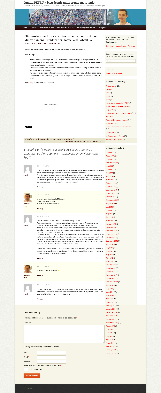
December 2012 (111, 231)
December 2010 (111, 312)
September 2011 (112, 282)
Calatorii (109, 89)
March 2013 (110, 220)
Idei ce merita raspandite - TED (49, 43)
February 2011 (111, 306)
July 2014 (109, 166)
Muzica (108, 117)
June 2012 (109, 251)
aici (30, 83)
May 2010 (109, 336)
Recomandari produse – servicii (117, 120)
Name (26, 353)
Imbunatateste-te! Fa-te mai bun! (117, 106)
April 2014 (109, 176)
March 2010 (110, 343)
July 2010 (109, 329)
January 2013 (111, 227)
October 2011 (111, 278)
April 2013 (109, 217)
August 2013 (110, 203)
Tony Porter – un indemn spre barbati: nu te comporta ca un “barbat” (49, 139)
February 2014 (111, 183)
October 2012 (111, 237)
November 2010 (111, 316)
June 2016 (109, 152)
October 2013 (111, 197)
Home (25, 28)
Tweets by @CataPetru (114, 73)
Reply (41, 187)
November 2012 (111, 234)
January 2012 (111, 268)
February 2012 (111, 265)
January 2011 (111, 309)
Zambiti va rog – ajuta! (114, 139)
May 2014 (109, 173)
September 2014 (112, 163)
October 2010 (111, 319)
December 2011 (111, 271)
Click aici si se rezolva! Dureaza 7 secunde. (120, 46)
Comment (27, 323)
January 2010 (111, 350)
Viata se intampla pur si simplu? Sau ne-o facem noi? (84, 141)
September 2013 (112, 200)
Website (27, 362)
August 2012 (110, 244)
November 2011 (111, 275)
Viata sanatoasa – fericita (115, 136)
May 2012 (109, 254)
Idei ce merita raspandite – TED (117, 103)
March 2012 (110, 261)
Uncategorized (111, 132)
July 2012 (109, 248)
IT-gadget (109, 110)
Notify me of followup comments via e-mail (42, 347)
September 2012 (112, 241)
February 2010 (111, 346)
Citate (108, 96)
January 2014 (111, 186)
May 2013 (109, 214)
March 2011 (110, 302)
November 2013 (111, 193)
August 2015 (110, 156)
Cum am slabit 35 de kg (65, 28)
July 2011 (109, 289)
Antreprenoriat (111, 86)
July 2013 (109, 207)
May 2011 (109, 295)
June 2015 (109, 159)
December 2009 (111, 353)
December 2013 (111, 190)
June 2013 (109, 210)
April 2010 (109, 340)
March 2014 (110, 180)
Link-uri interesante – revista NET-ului (119, 113)
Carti (107, 93)
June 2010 (109, 333)
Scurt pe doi (110, 123)
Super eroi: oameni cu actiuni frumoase (119, 127)
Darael (26, 175)
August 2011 (110, 285)
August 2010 (110, 326)
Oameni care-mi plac (47, 28)
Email (26, 357)
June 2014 (109, 169)
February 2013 (111, 224)
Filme (108, 100)
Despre (33, 28)
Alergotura (102, 28)
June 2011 (109, 292)
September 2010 (112, 323)
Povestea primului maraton (86, 28)
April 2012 (109, 258)
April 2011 (109, 299)
